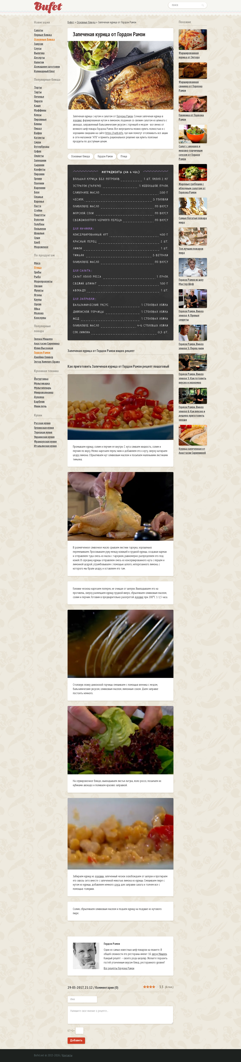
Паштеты (39, 215)
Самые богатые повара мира (193, 220)
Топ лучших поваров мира (191, 251)
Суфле (37, 151)
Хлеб (37, 242)
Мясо (37, 263)
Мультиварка (42, 383)
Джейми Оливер (43, 357)
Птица (124, 156)
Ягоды (38, 295)
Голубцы (39, 224)
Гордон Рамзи (105, 156)
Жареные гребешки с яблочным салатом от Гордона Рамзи (192, 188)
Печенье (39, 97)
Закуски (38, 44)
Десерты (39, 58)
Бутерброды (41, 147)
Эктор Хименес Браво (47, 362)
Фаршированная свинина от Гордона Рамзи (190, 86)
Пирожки (39, 174)
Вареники (39, 188)
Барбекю (39, 402)
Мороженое (41, 247)
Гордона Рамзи (125, 116)
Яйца (37, 309)
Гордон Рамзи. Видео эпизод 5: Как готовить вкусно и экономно (192, 378)
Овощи (38, 286)
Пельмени (40, 229)
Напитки (39, 62)
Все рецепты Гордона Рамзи (119, 968)
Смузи (37, 142)
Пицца (38, 128)
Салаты (38, 30)
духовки (99, 876)
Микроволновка (43, 392)
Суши (37, 238)
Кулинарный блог (44, 71)
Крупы (38, 299)
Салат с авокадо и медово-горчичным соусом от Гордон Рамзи (191, 152)
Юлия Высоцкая (43, 348)
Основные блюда (80, 156)
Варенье (39, 201)
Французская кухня (45, 441)
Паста (37, 206)
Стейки (38, 210)
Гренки (38, 178)
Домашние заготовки (47, 67)
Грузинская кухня (44, 428)
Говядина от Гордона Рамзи (191, 117)
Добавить (76, 1040)
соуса (117, 884)
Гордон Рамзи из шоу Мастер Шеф (191, 282)
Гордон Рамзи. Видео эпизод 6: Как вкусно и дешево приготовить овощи (192, 413)
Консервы (40, 318)
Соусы (37, 48)
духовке (77, 120)
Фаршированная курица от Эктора (189, 55)
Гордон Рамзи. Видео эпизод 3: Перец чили (191, 346)
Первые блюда (43, 35)
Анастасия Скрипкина (46, 343)
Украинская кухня (44, 437)
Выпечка (39, 53)
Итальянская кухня (45, 446)
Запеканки (40, 160)
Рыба (37, 277)
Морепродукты (43, 281)
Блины (38, 124)
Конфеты (39, 169)
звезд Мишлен (159, 954)
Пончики (39, 183)
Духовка (39, 397)
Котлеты (39, 138)
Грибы (37, 272)
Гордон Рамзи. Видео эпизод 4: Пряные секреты (191, 315)
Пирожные (40, 119)
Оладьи (38, 197)
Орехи (37, 304)
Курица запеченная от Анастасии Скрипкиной (192, 451)
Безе (37, 192)
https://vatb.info (114, 133)
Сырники (39, 165)
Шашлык (39, 233)
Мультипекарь (42, 388)
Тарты (38, 92)
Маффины (40, 110)
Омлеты (39, 156)
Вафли (38, 133)
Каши (37, 106)
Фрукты (38, 290)
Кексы (37, 115)
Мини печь (40, 406)
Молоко (39, 313)
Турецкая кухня (43, 432)
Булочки (39, 219)
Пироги (38, 101)
